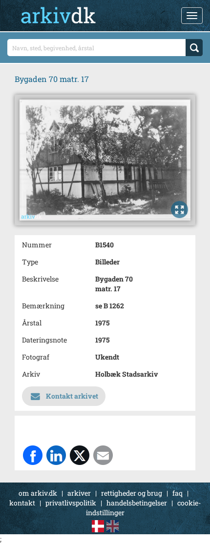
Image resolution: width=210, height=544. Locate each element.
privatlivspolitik (70, 502)
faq (177, 493)
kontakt (22, 502)
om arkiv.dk (38, 493)
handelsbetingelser (136, 502)
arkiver (79, 493)
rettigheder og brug (131, 493)
